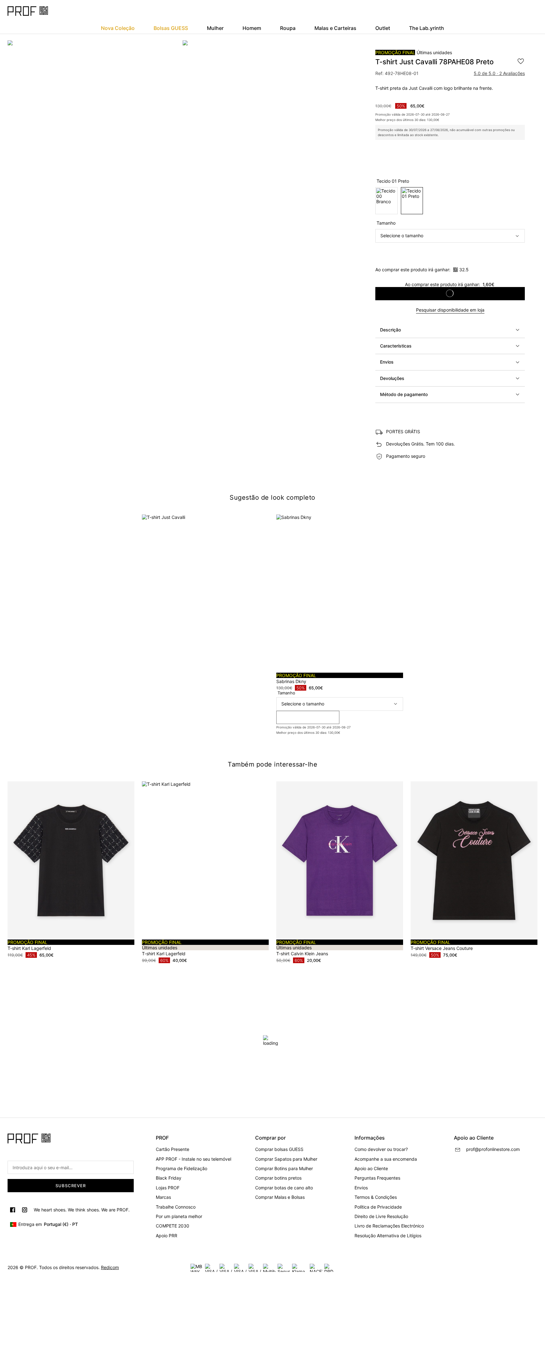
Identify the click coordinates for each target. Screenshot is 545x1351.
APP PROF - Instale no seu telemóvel (193, 1159)
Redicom (110, 1267)
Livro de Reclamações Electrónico (389, 1225)
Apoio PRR (166, 1235)
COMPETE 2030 (172, 1225)
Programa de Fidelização (181, 1168)
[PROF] (28, 11)
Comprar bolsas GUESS (279, 1149)
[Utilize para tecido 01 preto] (412, 201)
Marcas (163, 1197)
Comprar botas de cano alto (284, 1187)
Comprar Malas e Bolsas (280, 1197)
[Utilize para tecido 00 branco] (386, 201)
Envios (361, 1187)
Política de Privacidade (378, 1207)
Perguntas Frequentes (377, 1178)
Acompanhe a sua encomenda (386, 1159)
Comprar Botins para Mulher (284, 1168)
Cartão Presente (172, 1149)
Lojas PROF (167, 1187)
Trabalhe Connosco (176, 1207)
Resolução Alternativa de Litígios (388, 1235)
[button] (450, 330)
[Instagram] (25, 1210)
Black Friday (168, 1178)
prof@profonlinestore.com (493, 1149)
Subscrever (71, 1185)
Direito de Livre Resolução (381, 1216)
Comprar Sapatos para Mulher (286, 1159)
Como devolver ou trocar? (381, 1149)
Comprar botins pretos (278, 1178)
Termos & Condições (376, 1197)
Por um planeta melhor (179, 1216)
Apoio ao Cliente (371, 1168)
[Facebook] (13, 1210)
